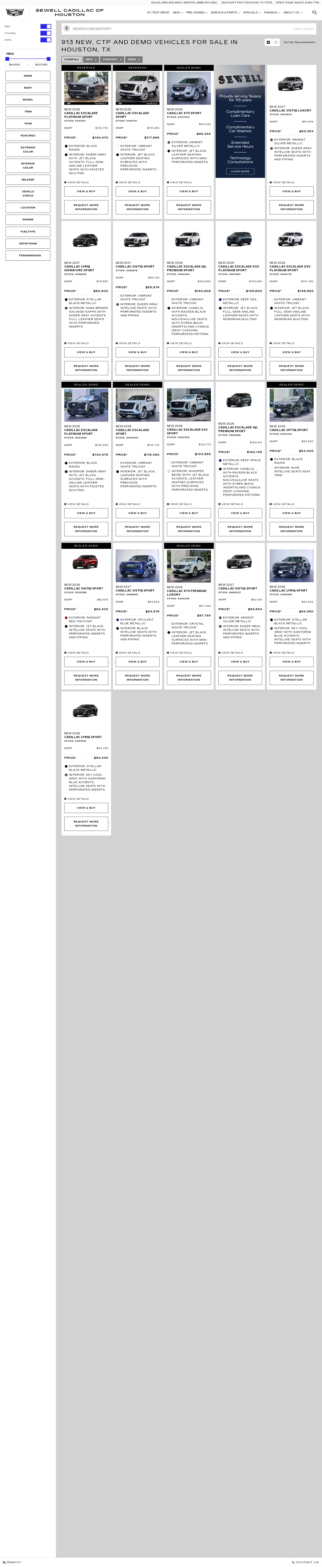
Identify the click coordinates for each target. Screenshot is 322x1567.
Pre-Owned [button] (195, 13)
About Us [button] (291, 13)
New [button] (177, 13)
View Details (78, 182)
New (7, 26)
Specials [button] (250, 13)
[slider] (7, 59)
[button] (314, 12)
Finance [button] (270, 13)
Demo (8, 40)
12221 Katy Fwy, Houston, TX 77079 (246, 2)
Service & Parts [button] (224, 13)
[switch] (28, 26)
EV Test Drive (158, 12)
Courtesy (10, 33)
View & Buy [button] (86, 191)
